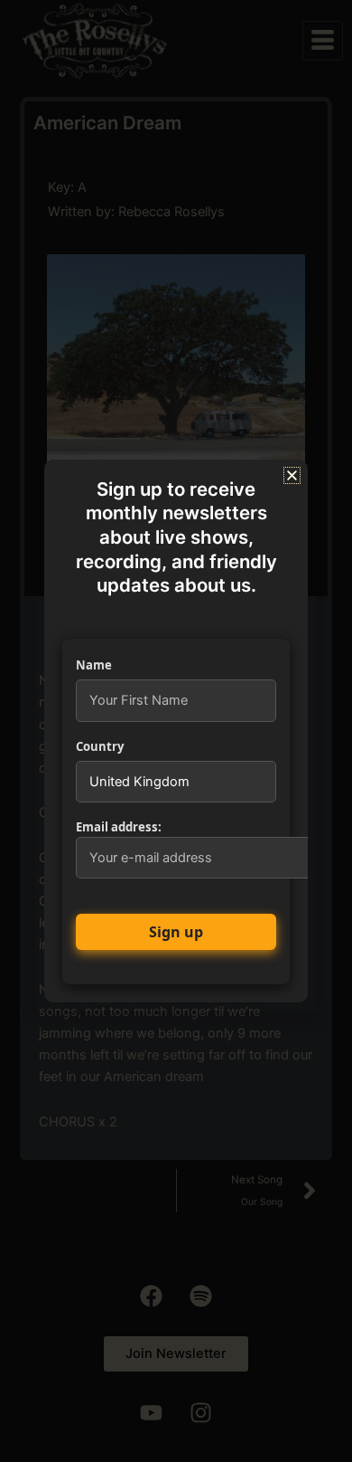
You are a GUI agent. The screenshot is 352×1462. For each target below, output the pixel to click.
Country (100, 746)
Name (94, 665)
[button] (292, 475)
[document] (176, 731)
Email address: (119, 827)
